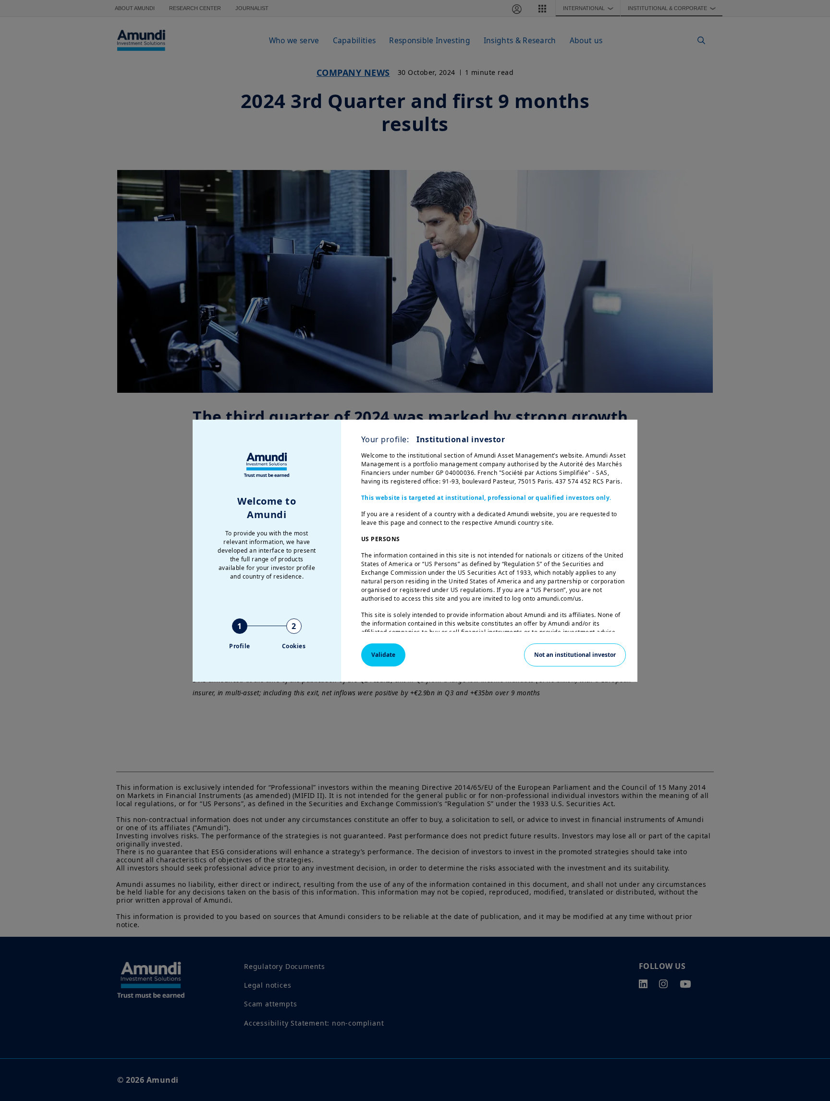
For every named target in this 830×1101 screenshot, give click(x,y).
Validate (383, 655)
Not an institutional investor (575, 655)
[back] (803, 598)
